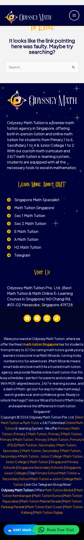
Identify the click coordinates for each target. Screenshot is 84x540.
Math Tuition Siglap (48, 512)
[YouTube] (47, 318)
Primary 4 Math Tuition (16, 440)
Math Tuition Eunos (47, 496)
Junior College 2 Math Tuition (27, 462)
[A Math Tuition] (22, 239)
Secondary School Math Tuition (25, 479)
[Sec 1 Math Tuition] (26, 215)
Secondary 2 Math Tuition (22, 451)
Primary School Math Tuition (56, 473)
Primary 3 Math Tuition (64, 434)
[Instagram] (37, 318)
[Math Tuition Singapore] (30, 208)
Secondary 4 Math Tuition (19, 456)
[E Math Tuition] (22, 231)
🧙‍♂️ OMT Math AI (22, 529)
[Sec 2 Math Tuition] (26, 223)
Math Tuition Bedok (59, 490)
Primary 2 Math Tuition (30, 434)
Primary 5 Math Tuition (52, 440)
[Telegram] (18, 255)
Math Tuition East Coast (45, 507)
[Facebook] (27, 318)
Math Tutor (31, 423)
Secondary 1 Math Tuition (57, 445)
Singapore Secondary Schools (40, 467)
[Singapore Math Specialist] (33, 200)
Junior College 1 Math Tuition (62, 456)
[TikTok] (56, 318)
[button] (56, 529)
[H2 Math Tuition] (24, 247)
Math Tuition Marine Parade (41, 501)
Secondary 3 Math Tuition (61, 451)
